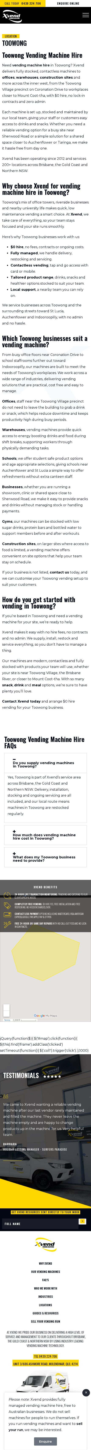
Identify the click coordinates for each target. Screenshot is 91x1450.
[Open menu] (86, 15)
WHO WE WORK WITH (45, 1288)
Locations (45, 1305)
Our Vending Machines (45, 1272)
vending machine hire (31, 65)
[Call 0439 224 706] (45, 1359)
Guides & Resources (46, 1313)
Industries (45, 1296)
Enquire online (68, 3)
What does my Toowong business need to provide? (44, 859)
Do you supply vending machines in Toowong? (43, 764)
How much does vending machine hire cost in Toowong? (44, 836)
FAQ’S (45, 1280)
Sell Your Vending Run (45, 1321)
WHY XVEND (45, 1263)
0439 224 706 (31, 3)
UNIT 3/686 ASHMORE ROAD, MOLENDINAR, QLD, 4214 (45, 1363)
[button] (45, 763)
